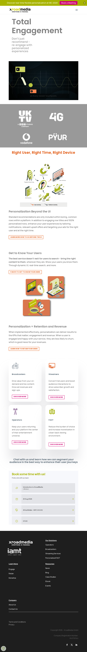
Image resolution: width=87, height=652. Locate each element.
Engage (12, 569)
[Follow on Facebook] (67, 645)
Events (48, 586)
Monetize (12, 578)
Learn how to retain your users (24, 349)
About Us (12, 605)
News (47, 568)
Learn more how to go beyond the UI (26, 237)
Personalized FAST (52, 558)
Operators (49, 545)
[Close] (84, 3)
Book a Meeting (68, 2)
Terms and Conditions (17, 622)
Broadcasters (50, 549)
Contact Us (13, 609)
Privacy (11, 624)
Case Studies (50, 577)
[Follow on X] (72, 645)
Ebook (47, 581)
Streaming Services (53, 553)
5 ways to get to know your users (25, 272)
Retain (11, 573)
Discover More (20, 397)
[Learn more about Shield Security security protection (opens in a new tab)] (3, 648)
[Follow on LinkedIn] (76, 645)
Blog (47, 572)
